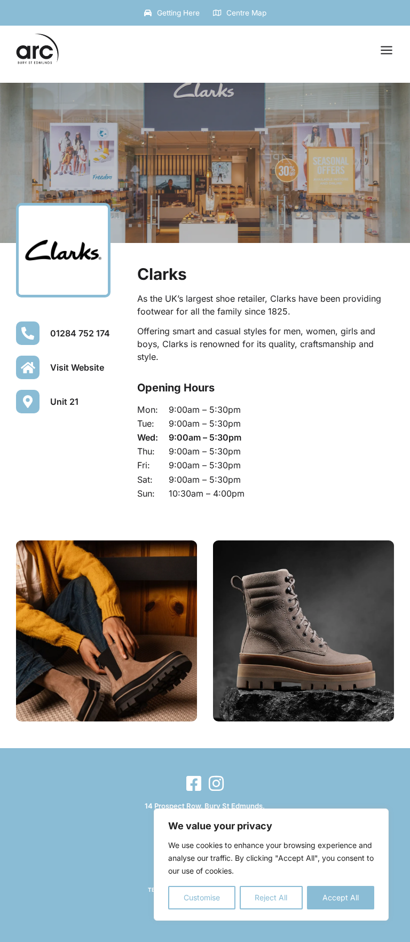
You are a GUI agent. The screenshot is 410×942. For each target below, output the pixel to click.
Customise (202, 897)
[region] (271, 864)
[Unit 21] (28, 401)
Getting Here (178, 13)
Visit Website (77, 367)
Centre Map (246, 13)
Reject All (271, 897)
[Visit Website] (28, 367)
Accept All (340, 897)
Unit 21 (64, 401)
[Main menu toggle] (386, 50)
